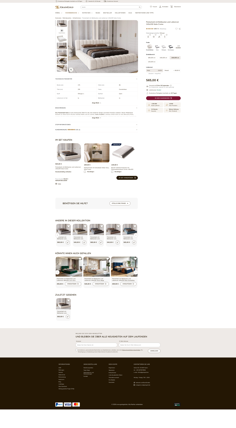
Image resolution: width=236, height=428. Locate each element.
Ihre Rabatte (112, 380)
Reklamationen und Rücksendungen (89, 373)
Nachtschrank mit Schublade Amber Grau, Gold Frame (96, 168)
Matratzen (86, 13)
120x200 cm (151, 62)
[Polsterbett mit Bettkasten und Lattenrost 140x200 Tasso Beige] (96, 267)
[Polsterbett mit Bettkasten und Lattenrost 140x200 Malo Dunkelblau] (124, 267)
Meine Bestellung (90, 364)
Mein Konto (113, 364)
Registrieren (112, 367)
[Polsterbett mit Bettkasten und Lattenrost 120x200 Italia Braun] (113, 229)
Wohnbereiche (71, 13)
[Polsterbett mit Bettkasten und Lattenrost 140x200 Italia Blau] (129, 229)
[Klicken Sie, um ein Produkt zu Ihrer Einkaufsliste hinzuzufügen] (176, 29)
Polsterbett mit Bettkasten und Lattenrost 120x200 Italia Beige (80, 238)
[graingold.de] (64, 7)
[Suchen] (140, 7)
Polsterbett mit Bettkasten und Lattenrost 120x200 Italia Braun (113, 238)
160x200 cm (163, 58)
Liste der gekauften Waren (115, 375)
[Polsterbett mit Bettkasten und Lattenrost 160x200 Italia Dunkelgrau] (96, 229)
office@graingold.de (143, 372)
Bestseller (107, 13)
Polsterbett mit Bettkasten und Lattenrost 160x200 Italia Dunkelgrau (96, 238)
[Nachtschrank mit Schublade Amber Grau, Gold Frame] (97, 153)
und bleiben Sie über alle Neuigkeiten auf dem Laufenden (111, 336)
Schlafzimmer (77, 18)
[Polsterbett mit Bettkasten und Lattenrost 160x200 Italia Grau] (63, 229)
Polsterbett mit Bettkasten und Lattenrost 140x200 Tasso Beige (94, 279)
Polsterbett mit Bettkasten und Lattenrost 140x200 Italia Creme (63, 312)
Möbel (57, 13)
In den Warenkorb (162, 98)
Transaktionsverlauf (114, 377)
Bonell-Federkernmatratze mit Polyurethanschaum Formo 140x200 (122, 168)
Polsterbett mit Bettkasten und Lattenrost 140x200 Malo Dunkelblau (123, 279)
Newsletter (111, 382)
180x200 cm (151, 58)
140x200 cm (175, 58)
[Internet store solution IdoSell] (177, 404)
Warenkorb (111, 370)
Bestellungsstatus (88, 367)
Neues (98, 13)
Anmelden (154, 351)
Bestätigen (90, 172)
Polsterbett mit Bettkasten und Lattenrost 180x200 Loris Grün (66, 279)
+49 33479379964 (141, 370)
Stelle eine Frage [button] (119, 203)
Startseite (58, 18)
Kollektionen (120, 13)
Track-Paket (87, 370)
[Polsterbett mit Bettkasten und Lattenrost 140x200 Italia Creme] (69, 152)
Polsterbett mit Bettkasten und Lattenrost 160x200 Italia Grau (63, 238)
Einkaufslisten (112, 372)
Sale (130, 13)
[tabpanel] (62, 23)
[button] (178, 46)
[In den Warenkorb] (68, 242)
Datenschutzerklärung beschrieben (131, 350)
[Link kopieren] (179, 29)
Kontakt (86, 376)
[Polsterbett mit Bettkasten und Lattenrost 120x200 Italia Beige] (80, 229)
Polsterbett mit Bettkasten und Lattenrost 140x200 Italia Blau (130, 238)
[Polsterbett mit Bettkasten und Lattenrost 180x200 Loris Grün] (69, 267)
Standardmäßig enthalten (63, 172)
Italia (59, 184)
